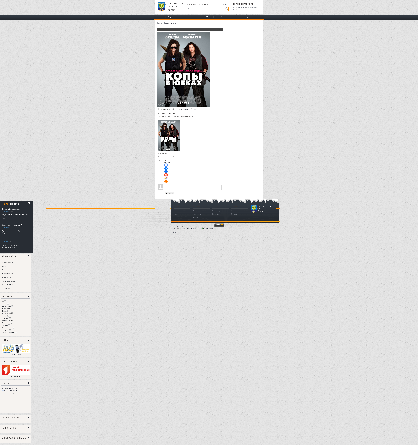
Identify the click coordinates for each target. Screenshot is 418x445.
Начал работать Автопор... (12, 240)
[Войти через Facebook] (166, 171)
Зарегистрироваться (243, 10)
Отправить (169, 193)
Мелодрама (5, 318)
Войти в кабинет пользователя (246, 7)
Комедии (173, 23)
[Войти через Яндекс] (166, 175)
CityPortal (174, 226)
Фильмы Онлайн (195, 17)
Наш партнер (175, 232)
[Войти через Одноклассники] (166, 181)
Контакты (234, 214)
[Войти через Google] (166, 178)
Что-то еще (215, 214)
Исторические (6, 313)
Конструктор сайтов (189, 228)
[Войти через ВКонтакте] (166, 168)
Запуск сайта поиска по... (11, 209)
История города (217, 211)
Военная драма (6, 306)
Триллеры (5, 325)
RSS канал (225, 4)
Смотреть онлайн (15, 376)
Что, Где (171, 17)
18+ (3, 301)
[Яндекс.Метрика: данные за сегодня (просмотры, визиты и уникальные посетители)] (207, 228)
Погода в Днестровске (9, 388)
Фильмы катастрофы (8, 332)
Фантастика (5, 330)
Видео (166, 23)
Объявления (235, 17)
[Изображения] (169, 135)
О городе (247, 17)
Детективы (5, 308)
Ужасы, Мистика (7, 328)
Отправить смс (16, 354)
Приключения (6, 323)
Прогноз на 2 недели (9, 393)
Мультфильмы (6, 320)
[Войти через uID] (166, 165)
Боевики (4, 304)
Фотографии (211, 17)
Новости (181, 17)
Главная (160, 17)
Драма (4, 311)
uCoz (199, 228)
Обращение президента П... (12, 225)
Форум (223, 17)
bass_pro (184, 109)
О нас (175, 214)
